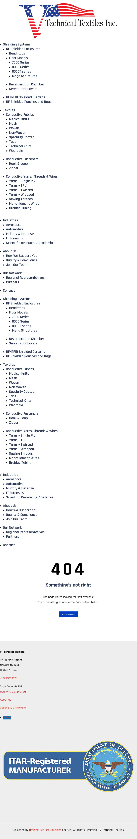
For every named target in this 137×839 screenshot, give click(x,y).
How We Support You (21, 255)
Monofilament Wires (24, 203)
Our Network (12, 273)
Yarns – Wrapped (21, 194)
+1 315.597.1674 (8, 678)
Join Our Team (16, 265)
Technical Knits (20, 146)
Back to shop (68, 614)
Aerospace (14, 225)
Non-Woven (17, 132)
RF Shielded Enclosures (23, 49)
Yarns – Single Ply (22, 181)
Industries (10, 220)
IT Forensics (15, 238)
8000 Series (21, 67)
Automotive (15, 229)
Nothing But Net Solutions (45, 830)
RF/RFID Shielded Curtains (25, 97)
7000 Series (20, 62)
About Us (10, 251)
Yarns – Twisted (21, 190)
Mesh (13, 123)
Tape (12, 141)
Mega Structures (24, 76)
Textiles (9, 110)
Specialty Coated (21, 137)
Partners (12, 282)
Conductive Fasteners (22, 159)
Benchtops (17, 53)
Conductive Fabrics (20, 114)
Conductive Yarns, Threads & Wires (32, 176)
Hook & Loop (18, 163)
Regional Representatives (25, 277)
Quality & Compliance (21, 260)
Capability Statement (13, 708)
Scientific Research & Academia (29, 243)
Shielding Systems (17, 44)
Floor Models (18, 58)
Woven (14, 128)
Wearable (16, 150)
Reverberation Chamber (26, 84)
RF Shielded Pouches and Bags (28, 101)
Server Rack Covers (23, 89)
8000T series (21, 71)
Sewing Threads (21, 199)
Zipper (13, 168)
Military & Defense (20, 234)
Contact (9, 290)
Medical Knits (19, 119)
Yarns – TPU (18, 185)
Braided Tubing (20, 208)
